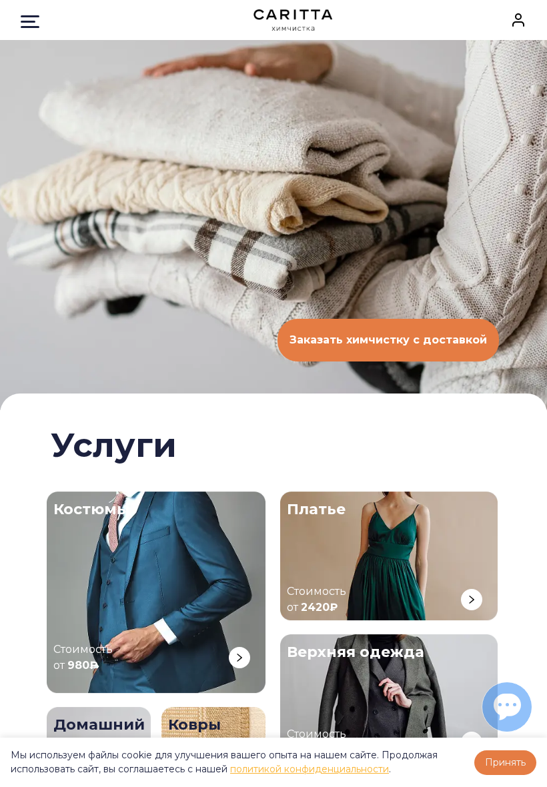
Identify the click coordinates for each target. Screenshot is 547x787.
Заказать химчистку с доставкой (388, 339)
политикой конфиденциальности (309, 769)
